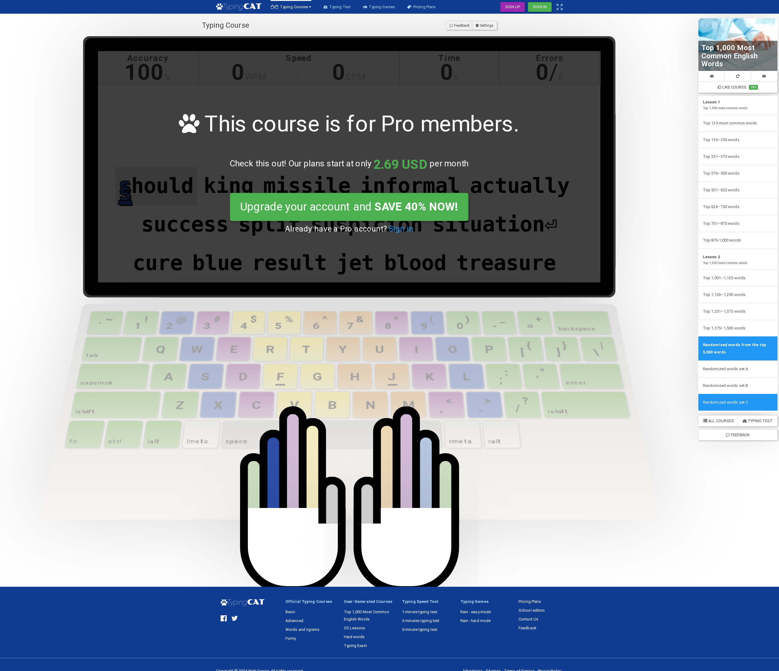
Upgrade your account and (349, 207)
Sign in (401, 228)
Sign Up (512, 7)
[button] (291, 7)
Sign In (540, 7)
